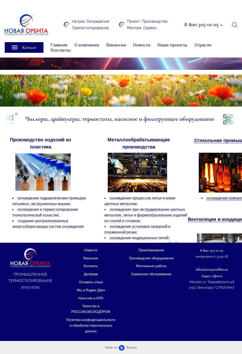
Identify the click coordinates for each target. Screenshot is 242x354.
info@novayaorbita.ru (212, 269)
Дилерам (91, 274)
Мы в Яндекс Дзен (91, 290)
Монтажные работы (151, 266)
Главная (59, 45)
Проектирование (151, 250)
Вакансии (116, 45)
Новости (141, 45)
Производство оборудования (151, 258)
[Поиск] (234, 24)
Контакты (61, 50)
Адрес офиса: (211, 275)
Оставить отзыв (91, 282)
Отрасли (203, 45)
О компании (86, 45)
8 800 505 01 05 (211, 250)
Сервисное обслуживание (151, 274)
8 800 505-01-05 (203, 24)
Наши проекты (172, 45)
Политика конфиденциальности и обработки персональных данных (90, 325)
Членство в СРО (90, 298)
